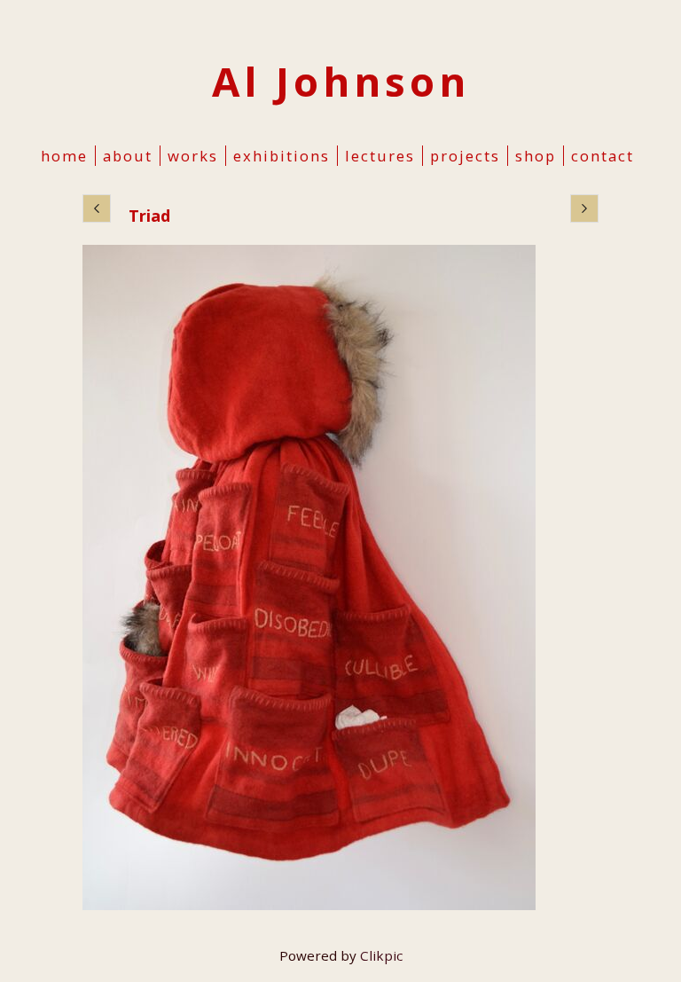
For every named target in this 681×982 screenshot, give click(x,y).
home (64, 155)
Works (193, 155)
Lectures (380, 155)
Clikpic (381, 955)
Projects (465, 155)
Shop (535, 155)
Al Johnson (341, 80)
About (128, 155)
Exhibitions (281, 155)
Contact (602, 155)
